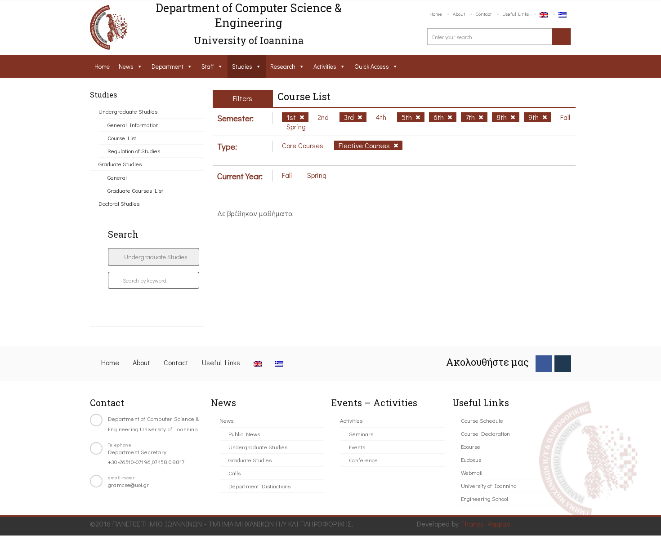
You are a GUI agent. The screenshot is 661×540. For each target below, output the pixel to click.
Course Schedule (482, 420)
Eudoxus (471, 459)
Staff (207, 66)
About (459, 13)
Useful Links (515, 13)
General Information (133, 124)
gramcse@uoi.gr (128, 484)
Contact (483, 13)
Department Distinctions (259, 486)
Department (167, 66)
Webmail (471, 472)
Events (357, 447)
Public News (244, 434)
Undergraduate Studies (127, 111)
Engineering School (484, 498)
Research (282, 66)
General (117, 177)
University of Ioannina (489, 485)
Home (435, 13)
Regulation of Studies (133, 151)
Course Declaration (485, 433)
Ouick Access (371, 66)
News (126, 66)
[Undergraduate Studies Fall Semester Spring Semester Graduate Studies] (153, 257)
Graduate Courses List (135, 190)
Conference (363, 460)
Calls (234, 473)
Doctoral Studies (118, 203)
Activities (324, 66)
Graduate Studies (120, 164)
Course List (121, 138)
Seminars (361, 434)
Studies (242, 66)
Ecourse (470, 446)
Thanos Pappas (485, 523)
